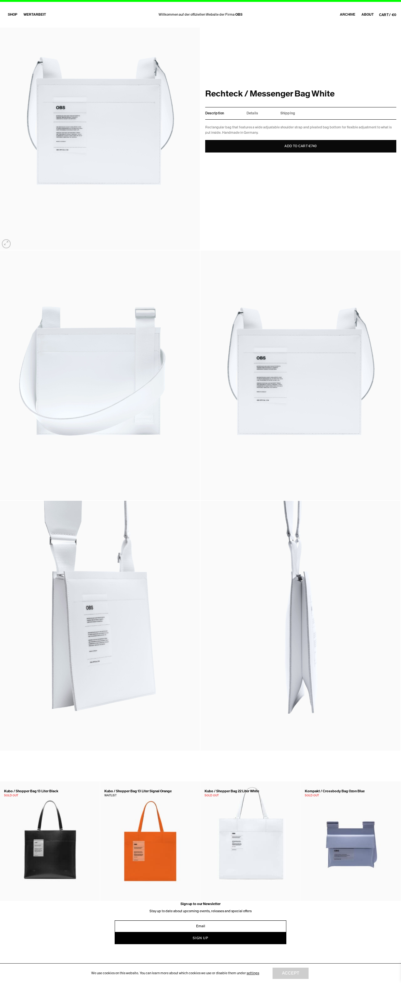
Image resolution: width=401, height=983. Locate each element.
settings (253, 973)
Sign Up (200, 938)
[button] (6, 243)
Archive (347, 14)
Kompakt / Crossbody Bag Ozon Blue (335, 791)
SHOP (12, 14)
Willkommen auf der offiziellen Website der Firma (200, 14)
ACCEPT (290, 973)
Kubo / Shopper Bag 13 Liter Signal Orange (138, 791)
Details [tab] (252, 113)
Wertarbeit (34, 14)
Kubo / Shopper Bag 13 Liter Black (31, 791)
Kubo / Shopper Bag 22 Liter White (232, 791)
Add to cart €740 (300, 146)
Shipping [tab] (287, 113)
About (368, 14)
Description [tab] (214, 113)
